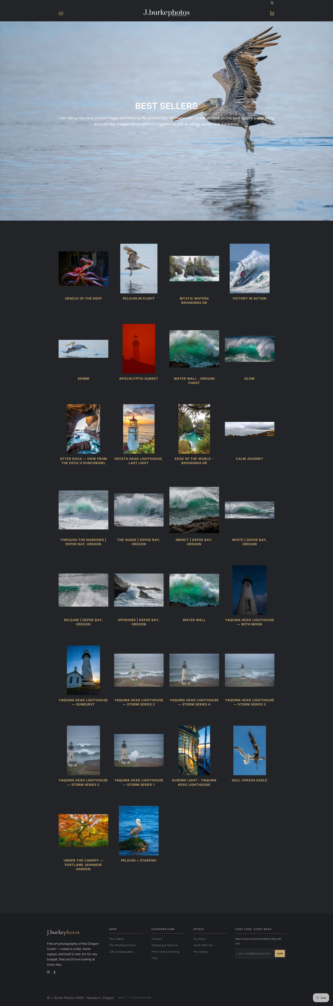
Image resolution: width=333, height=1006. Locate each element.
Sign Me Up (166, 546)
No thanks (166, 556)
